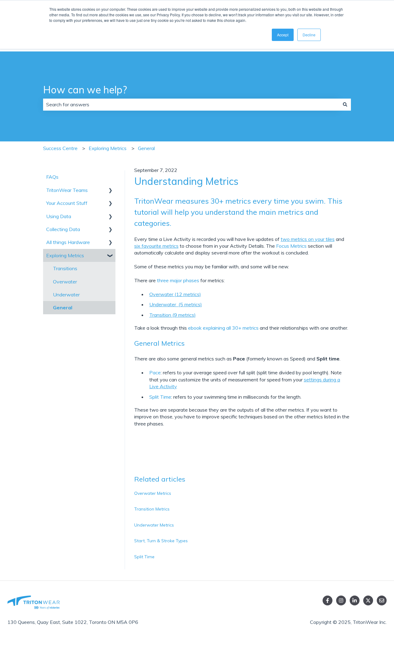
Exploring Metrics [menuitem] (65, 255)
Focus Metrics (291, 246)
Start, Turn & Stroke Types (161, 540)
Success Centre (60, 148)
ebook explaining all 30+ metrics (223, 328)
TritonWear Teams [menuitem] (67, 190)
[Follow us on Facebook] (327, 600)
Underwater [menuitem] (66, 294)
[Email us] (382, 600)
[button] (110, 190)
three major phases (178, 280)
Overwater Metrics (152, 493)
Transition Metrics (152, 509)
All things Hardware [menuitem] (68, 242)
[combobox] (191, 104)
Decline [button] (309, 34)
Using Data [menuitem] (58, 216)
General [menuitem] (62, 307)
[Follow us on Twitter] (368, 600)
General (146, 148)
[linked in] (355, 600)
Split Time (160, 397)
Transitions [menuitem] (65, 268)
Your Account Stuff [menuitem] (66, 203)
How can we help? (85, 89)
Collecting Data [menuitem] (63, 229)
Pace (155, 372)
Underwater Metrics (154, 525)
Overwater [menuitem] (65, 282)
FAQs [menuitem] (52, 177)
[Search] (345, 104)
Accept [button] (282, 34)
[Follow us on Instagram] (341, 600)
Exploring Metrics (108, 148)
